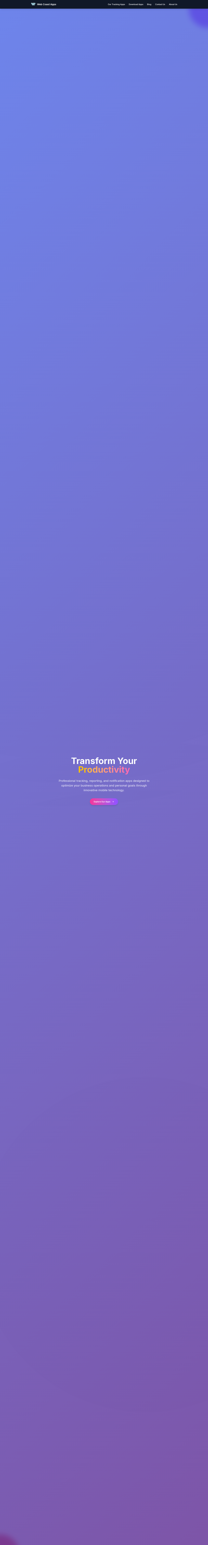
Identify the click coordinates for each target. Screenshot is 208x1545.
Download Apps (136, 4)
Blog (149, 4)
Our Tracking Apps (116, 4)
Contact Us (160, 4)
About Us (173, 4)
